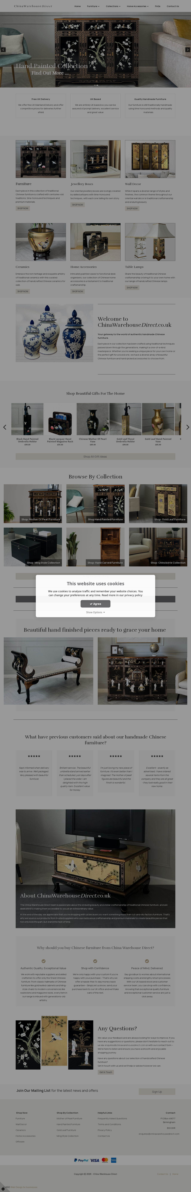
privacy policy (133, 595)
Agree (97, 604)
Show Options (94, 612)
